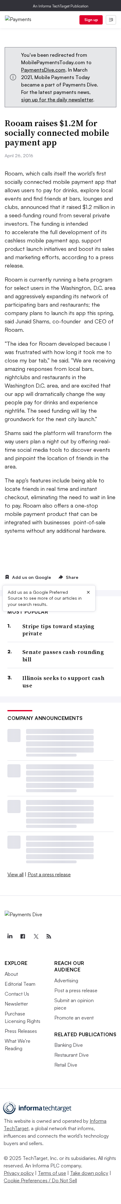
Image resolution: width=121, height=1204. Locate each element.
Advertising (66, 980)
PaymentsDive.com (43, 70)
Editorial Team (20, 984)
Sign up (91, 19)
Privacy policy (19, 1173)
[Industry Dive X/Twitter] (35, 936)
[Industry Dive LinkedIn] (9, 936)
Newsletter (16, 1004)
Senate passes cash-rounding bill (63, 655)
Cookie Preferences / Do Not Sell (40, 1180)
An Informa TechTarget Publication (60, 6)
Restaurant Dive (71, 1055)
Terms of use (52, 1173)
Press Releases (21, 1031)
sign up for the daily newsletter (57, 99)
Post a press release (49, 874)
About (11, 974)
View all (15, 874)
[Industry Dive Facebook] (22, 936)
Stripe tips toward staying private (58, 630)
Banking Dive (68, 1045)
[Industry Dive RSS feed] (48, 936)
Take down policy (89, 1173)
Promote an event (74, 1018)
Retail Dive (65, 1065)
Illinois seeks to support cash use (63, 681)
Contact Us (17, 994)
